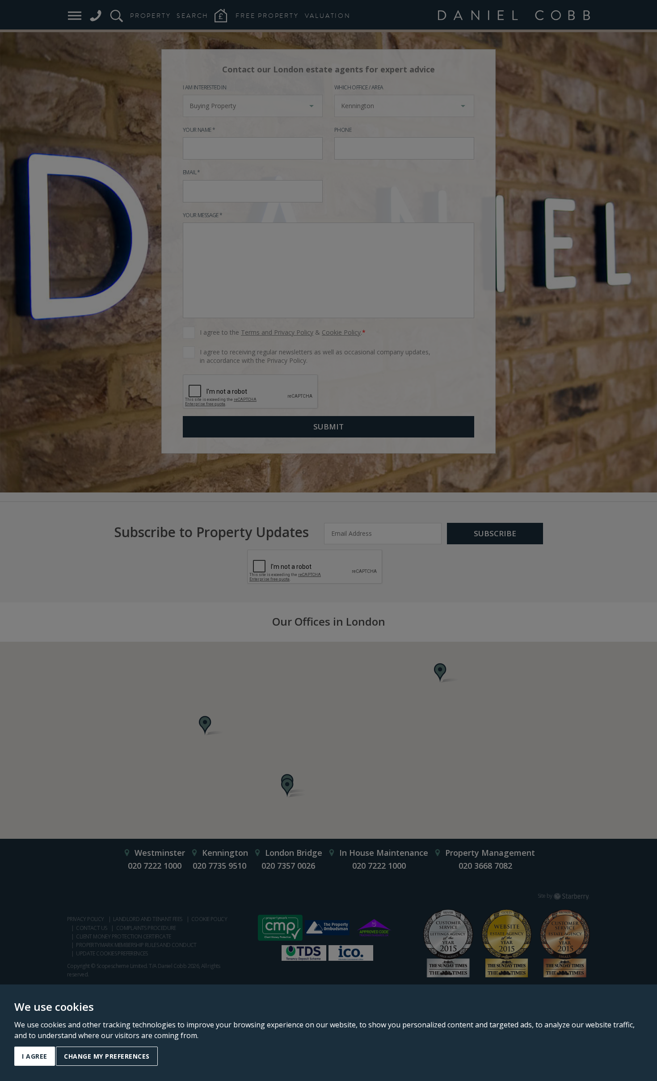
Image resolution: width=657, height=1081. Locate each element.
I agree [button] (34, 1056)
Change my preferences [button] (107, 1056)
